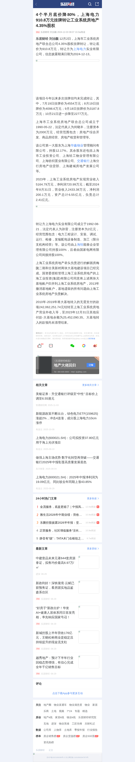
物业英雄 (64, 723)
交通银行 (83, 161)
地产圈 (47, 704)
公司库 (47, 729)
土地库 (68, 729)
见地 (46, 723)
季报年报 (79, 729)
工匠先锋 (77, 723)
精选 (85, 711)
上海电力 (79, 49)
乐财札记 (90, 723)
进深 (53, 723)
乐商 (46, 711)
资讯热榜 (49, 742)
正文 (51, 750)
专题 (77, 711)
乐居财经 (45, 32)
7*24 (69, 711)
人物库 (58, 729)
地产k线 (48, 717)
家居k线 (59, 717)
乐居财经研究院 (87, 717)
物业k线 (71, 717)
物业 (87, 704)
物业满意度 (75, 704)
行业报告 (92, 729)
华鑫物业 (77, 145)
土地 (53, 711)
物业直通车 (60, 704)
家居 (95, 704)
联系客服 (92, 339)
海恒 (80, 244)
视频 (61, 711)
